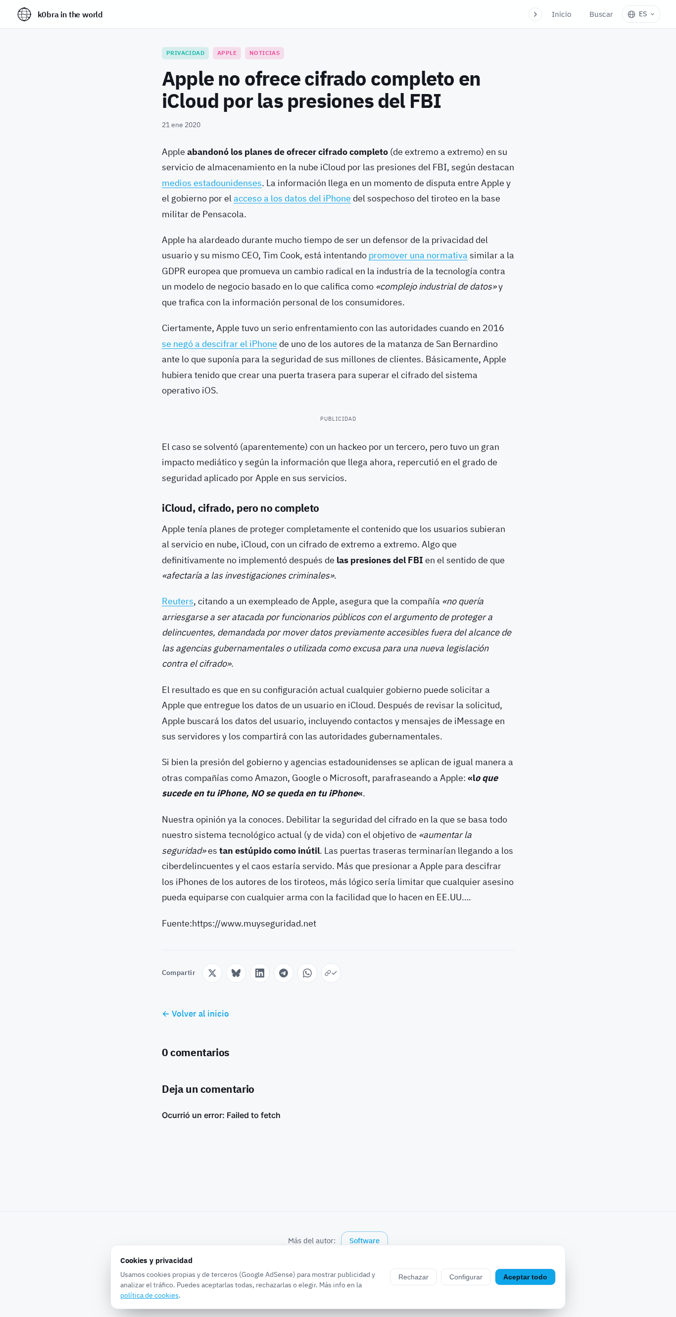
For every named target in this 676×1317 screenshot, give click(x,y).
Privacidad (185, 52)
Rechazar (413, 1277)
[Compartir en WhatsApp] (307, 973)
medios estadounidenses (212, 183)
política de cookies (149, 1295)
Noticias (264, 52)
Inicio (561, 14)
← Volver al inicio (195, 1013)
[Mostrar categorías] (535, 14)
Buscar (601, 14)
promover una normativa (418, 255)
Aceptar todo (525, 1277)
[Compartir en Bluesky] (236, 973)
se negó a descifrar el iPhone (219, 343)
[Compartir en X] (212, 973)
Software (364, 1240)
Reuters (177, 601)
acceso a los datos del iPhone (292, 198)
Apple (227, 52)
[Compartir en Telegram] (283, 973)
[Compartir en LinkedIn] (260, 973)
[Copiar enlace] (331, 973)
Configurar (466, 1277)
